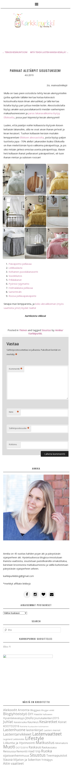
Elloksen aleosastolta (32, 137)
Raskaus (35, 747)
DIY (30, 714)
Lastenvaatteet (47, 734)
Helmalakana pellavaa (21, 287)
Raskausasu (49, 747)
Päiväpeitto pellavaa (20, 263)
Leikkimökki (18, 739)
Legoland (7, 739)
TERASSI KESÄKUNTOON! (14, 52)
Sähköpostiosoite (19, 428)
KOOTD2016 (11, 726)
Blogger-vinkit (47, 710)
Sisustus (46, 330)
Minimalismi (61, 743)
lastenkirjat (34, 730)
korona (23, 726)
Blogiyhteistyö (15, 713)
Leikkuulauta (15, 267)
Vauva (8, 759)
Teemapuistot (56, 755)
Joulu (29, 717)
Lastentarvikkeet (17, 734)
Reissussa (9, 751)
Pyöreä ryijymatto (19, 283)
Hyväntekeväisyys (14, 718)
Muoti (9, 747)
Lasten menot (52, 730)
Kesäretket (48, 721)
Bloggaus (35, 710)
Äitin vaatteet (13, 763)
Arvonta (24, 710)
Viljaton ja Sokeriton (27, 760)
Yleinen (23, 330)
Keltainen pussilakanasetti (23, 271)
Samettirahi (15, 291)
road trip (34, 751)
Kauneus (33, 722)
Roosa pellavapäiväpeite (22, 296)
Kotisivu (13, 444)
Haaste (38, 714)
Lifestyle (34, 738)
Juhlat (8, 721)
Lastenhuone (14, 729)
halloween (47, 714)
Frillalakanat (15, 279)
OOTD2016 (22, 747)
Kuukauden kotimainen (38, 726)
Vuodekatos (15, 275)
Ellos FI (7, 646)
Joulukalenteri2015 (46, 718)
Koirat (62, 722)
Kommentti (15, 368)
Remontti (22, 751)
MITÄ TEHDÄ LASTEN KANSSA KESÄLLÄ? (49, 52)
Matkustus (45, 742)
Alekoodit (10, 710)
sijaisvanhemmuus (16, 755)
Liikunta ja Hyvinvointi (19, 743)
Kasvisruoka (20, 722)
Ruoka (46, 750)
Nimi (14, 411)
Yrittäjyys (47, 760)
